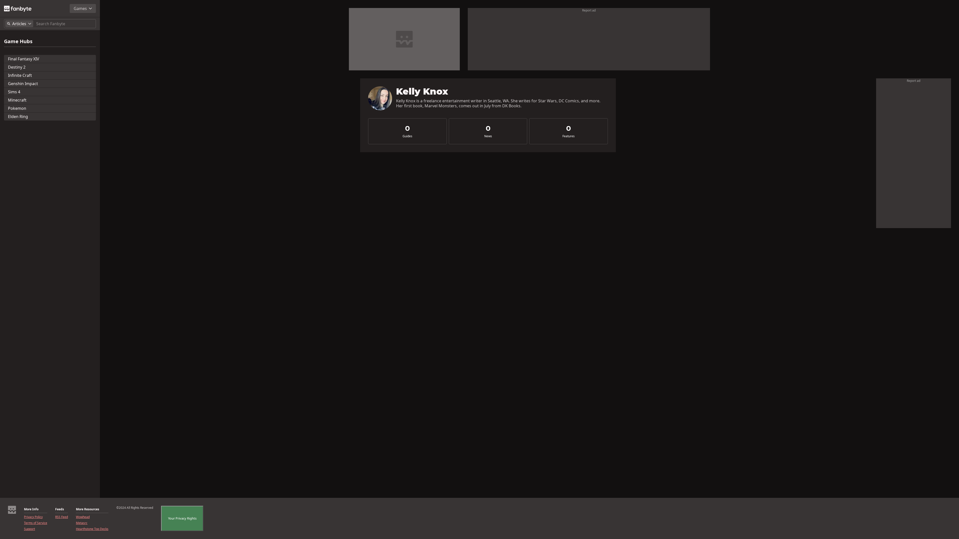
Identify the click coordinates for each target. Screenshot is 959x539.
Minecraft (17, 100)
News (488, 136)
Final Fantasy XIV (23, 59)
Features (568, 136)
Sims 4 (14, 92)
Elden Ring (18, 116)
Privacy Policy (33, 517)
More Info (31, 509)
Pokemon (17, 108)
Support (29, 529)
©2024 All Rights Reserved (134, 508)
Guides (407, 136)
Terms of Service (35, 523)
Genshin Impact (23, 83)
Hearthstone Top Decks (92, 529)
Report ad (589, 10)
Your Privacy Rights (182, 518)
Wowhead (83, 517)
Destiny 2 (16, 67)
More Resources (87, 509)
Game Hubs (18, 41)
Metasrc (81, 523)
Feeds (59, 509)
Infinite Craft (20, 75)
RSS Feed (61, 517)
